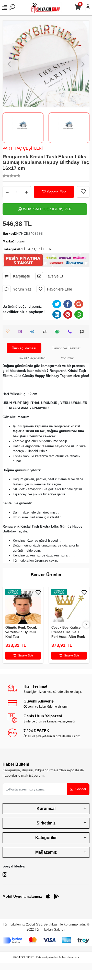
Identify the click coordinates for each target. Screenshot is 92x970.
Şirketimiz (46, 823)
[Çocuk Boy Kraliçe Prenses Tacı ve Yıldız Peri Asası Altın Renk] (69, 606)
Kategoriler (46, 837)
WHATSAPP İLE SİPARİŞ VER (47, 209)
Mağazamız (46, 852)
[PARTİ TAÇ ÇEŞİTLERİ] (23, 125)
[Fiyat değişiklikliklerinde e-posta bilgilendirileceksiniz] (58, 331)
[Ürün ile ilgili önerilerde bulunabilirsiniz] (83, 331)
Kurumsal (46, 808)
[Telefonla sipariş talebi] (70, 331)
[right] (86, 624)
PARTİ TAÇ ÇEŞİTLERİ (23, 148)
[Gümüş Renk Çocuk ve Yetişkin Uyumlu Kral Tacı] (23, 606)
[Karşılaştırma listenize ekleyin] (45, 331)
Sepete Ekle (56, 192)
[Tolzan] (69, 125)
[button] (9, 63)
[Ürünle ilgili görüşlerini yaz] (33, 331)
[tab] (24, 348)
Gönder (80, 789)
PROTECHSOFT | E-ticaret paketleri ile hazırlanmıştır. (46, 957)
